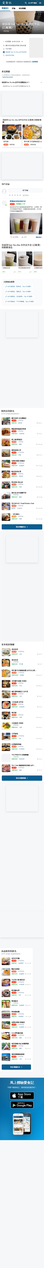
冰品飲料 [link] (19, 508)
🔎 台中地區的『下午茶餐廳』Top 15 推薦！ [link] (20, 301)
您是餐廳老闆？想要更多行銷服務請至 (22, 62)
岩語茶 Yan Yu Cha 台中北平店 (16, 52)
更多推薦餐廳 (21, 778)
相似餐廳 (22, 8)
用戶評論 (6, 184)
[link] (20, 423)
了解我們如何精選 (7, 77)
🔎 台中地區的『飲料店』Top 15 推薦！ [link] (18, 286)
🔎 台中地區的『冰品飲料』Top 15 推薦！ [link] (19, 296)
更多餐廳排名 (21, 527)
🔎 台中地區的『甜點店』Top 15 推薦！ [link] (18, 291)
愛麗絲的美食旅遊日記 (18, 201)
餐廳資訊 (5, 8)
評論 (13, 8)
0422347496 (10, 55)
